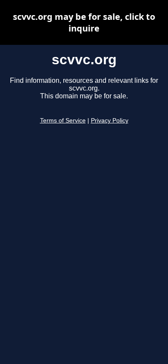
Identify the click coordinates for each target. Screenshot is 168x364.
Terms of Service (63, 120)
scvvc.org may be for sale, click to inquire (84, 22)
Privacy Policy (109, 120)
